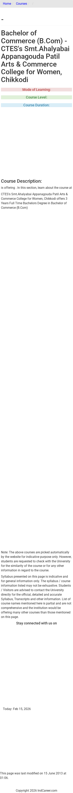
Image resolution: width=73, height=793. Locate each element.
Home (7, 3)
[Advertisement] (36, 144)
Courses (21, 3)
